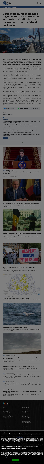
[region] (22, 447)
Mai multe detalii (20, 437)
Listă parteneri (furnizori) (5, 457)
